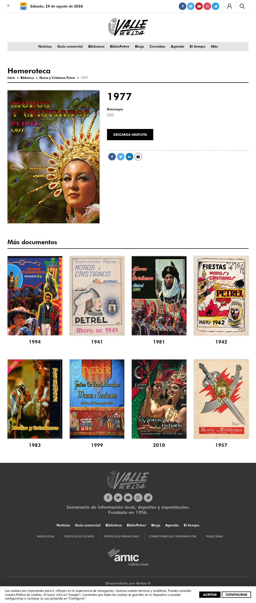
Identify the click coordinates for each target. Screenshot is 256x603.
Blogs (139, 46)
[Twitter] (190, 6)
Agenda (177, 46)
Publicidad (214, 536)
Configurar (236, 595)
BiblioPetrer (120, 46)
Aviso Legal (45, 536)
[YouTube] (199, 6)
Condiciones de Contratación (172, 536)
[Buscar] (242, 6)
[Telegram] (215, 6)
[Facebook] (182, 6)
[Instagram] (207, 6)
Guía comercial (70, 46)
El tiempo (198, 46)
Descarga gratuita (130, 134)
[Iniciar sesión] (229, 6)
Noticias (45, 46)
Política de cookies (29, 595)
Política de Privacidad (121, 536)
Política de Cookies (79, 536)
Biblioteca (96, 46)
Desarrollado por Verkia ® (128, 583)
